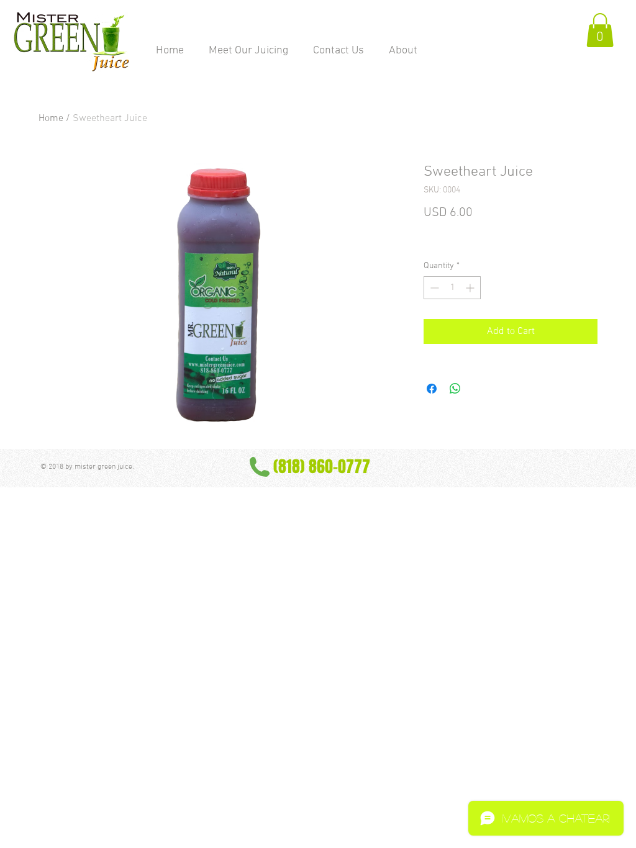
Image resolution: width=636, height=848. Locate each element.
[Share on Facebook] (431, 388)
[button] (600, 30)
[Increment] (471, 288)
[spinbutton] (452, 288)
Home (51, 118)
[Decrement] (433, 288)
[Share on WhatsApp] (455, 388)
